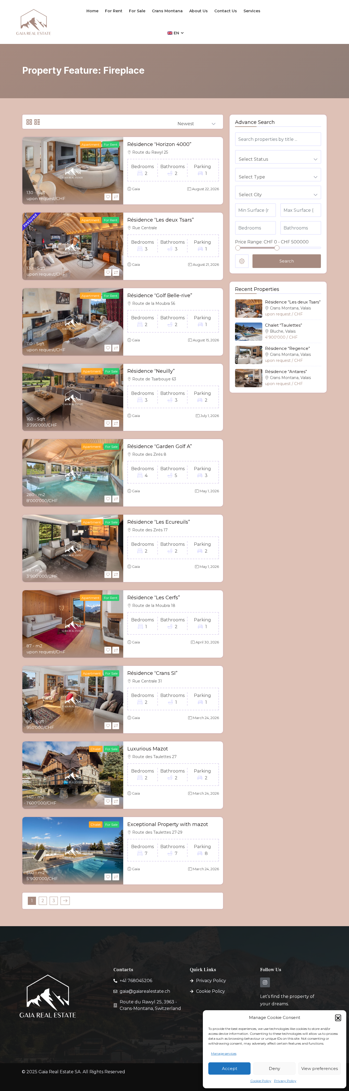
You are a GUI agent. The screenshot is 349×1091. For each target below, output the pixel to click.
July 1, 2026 (209, 415)
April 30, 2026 (207, 642)
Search (286, 261)
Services (251, 10)
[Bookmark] (107, 196)
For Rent (113, 10)
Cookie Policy (260, 1081)
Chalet (96, 749)
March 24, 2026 (206, 718)
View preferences (319, 1068)
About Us (198, 10)
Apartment (91, 144)
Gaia (136, 189)
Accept (229, 1068)
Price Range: (249, 242)
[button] (338, 1017)
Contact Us (225, 10)
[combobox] (196, 122)
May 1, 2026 (209, 491)
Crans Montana (167, 10)
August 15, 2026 (206, 340)
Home (92, 10)
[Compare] (115, 196)
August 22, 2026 (205, 189)
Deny (274, 1068)
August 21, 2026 (206, 264)
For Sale (137, 10)
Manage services (223, 1053)
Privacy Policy (285, 1081)
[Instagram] (265, 982)
